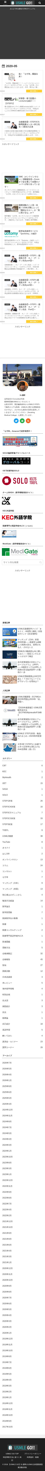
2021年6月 (7, 1245)
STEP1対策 (22, 801)
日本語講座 (22, 977)
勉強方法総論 (22, 901)
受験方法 (22, 948)
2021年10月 (7, 1227)
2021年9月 (7, 1233)
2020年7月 (7, 1298)
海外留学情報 (22, 989)
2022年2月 (7, 1215)
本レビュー (22, 983)
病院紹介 (22, 1006)
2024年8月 (7, 1121)
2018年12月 (7, 1403)
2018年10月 (7, 1415)
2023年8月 (7, 1163)
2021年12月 (7, 1221)
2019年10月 (7, 1350)
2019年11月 (7, 1345)
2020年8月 (7, 1292)
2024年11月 (7, 1116)
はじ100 (22, 854)
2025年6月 (7, 1092)
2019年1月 (7, 1397)
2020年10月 (7, 1280)
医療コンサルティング (22, 930)
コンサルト (22, 871)
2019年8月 (7, 1356)
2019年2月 (7, 1392)
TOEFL (22, 830)
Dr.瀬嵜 (22, 395)
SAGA (22, 789)
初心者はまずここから (22, 895)
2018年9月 (7, 1421)
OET (22, 783)
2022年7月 (7, 1204)
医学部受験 (22, 912)
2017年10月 (7, 1427)
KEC (22, 771)
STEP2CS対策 (22, 818)
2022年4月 (7, 1210)
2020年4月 (7, 1315)
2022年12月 (7, 1180)
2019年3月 (7, 1386)
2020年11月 (7, 1274)
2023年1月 (7, 1174)
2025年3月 (7, 1104)
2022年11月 (7, 1186)
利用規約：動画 (33, 1457)
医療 (22, 924)
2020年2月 (7, 1327)
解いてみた (22, 1036)
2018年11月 (7, 1409)
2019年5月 (7, 1374)
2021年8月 (7, 1239)
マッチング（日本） (22, 883)
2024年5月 (7, 1133)
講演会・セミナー (22, 1042)
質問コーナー (22, 1047)
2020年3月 (7, 1321)
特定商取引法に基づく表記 (12, 1458)
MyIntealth (22, 777)
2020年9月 (7, 1286)
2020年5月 (7, 1309)
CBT (22, 766)
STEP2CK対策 (22, 807)
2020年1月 (7, 1333)
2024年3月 (7, 1145)
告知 (22, 965)
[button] (41, 562)
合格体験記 (22, 954)
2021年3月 (7, 1256)
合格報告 (22, 959)
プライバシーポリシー (32, 1454)
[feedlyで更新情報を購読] (22, 420)
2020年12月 (7, 1268)
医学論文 (22, 906)
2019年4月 (7, 1380)
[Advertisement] (22, 36)
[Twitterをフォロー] (16, 420)
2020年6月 (7, 1304)
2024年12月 (7, 1110)
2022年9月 (7, 1192)
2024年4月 (7, 1139)
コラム (22, 865)
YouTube (22, 842)
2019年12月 (7, 1339)
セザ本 (22, 877)
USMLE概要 (22, 836)
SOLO (22, 795)
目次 (22, 1012)
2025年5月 (7, 1098)
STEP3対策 (22, 824)
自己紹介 (22, 1024)
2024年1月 (7, 1151)
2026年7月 (7, 1063)
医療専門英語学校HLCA (22, 936)
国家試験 (22, 971)
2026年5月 (7, 1069)
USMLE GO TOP (12, 1454)
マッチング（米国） (22, 889)
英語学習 (22, 1030)
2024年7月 (7, 1127)
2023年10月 (7, 1157)
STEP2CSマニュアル (22, 813)
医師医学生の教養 (22, 918)
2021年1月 (7, 1262)
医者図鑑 (22, 942)
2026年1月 (7, 1080)
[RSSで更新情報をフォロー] (28, 420)
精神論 (22, 1018)
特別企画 (22, 995)
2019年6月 (7, 1368)
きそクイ (22, 848)
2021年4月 (7, 1251)
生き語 (22, 1000)
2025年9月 (7, 1086)
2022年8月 (7, 1198)
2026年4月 (7, 1075)
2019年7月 (7, 1362)
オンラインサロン (22, 860)
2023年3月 (7, 1168)
